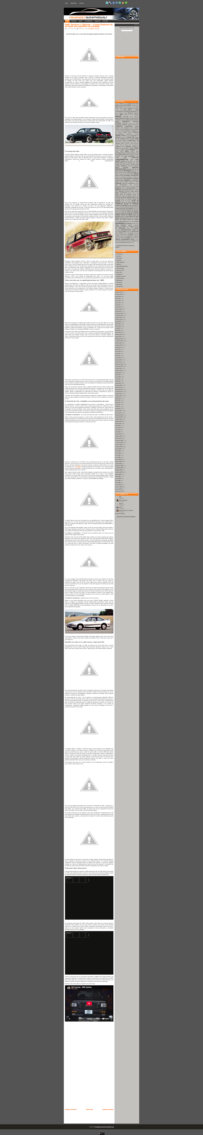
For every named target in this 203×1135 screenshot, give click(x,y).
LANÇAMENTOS (88, 21)
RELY (137, 188)
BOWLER (132, 114)
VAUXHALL (136, 236)
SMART (132, 226)
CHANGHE (136, 120)
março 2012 (118, 383)
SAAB (117, 194)
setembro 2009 (119, 446)
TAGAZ (117, 231)
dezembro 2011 (119, 389)
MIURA (133, 170)
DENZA (136, 129)
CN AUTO (135, 123)
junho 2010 (118, 427)
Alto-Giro (119, 256)
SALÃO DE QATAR (124, 216)
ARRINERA (136, 108)
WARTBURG (118, 240)
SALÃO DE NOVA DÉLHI (121, 213)
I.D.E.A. (136, 149)
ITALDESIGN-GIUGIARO (130, 153)
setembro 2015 (119, 294)
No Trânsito (119, 282)
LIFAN (121, 163)
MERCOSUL (129, 169)
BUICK (122, 118)
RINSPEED (121, 191)
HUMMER (122, 150)
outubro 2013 (118, 343)
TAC (137, 230)
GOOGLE (120, 142)
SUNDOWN (118, 229)
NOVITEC (117, 177)
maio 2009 (118, 455)
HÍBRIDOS (129, 146)
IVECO (137, 153)
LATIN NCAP (129, 161)
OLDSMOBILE (135, 177)
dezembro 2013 (119, 338)
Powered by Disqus (120, 513)
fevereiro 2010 (119, 436)
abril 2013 (117, 355)
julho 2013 (118, 349)
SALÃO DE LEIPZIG (129, 207)
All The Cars (120, 254)
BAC (137, 111)
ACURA (130, 103)
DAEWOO (117, 128)
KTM (137, 156)
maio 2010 (118, 429)
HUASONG (117, 149)
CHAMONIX (123, 120)
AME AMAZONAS (134, 105)
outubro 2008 (118, 470)
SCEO (131, 221)
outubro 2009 (118, 444)
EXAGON (129, 135)
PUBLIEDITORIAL (124, 185)
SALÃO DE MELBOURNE (124, 210)
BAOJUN (121, 113)
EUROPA (118, 135)
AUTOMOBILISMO (119, 111)
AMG (117, 107)
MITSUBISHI (128, 171)
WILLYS (127, 240)
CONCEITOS (97, 21)
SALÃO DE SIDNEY (134, 218)
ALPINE (121, 105)
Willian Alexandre (123, 500)
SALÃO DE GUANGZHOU (121, 205)
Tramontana (136, 234)
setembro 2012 (119, 370)
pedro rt (121, 507)
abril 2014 (117, 330)
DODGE (134, 131)
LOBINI (137, 162)
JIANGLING (132, 154)
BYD (125, 118)
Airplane (121, 503)
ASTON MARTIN (128, 110)
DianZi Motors (118, 131)
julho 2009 (118, 451)
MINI (116, 171)
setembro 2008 (119, 472)
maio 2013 (118, 353)
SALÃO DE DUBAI (127, 202)
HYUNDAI (132, 150)
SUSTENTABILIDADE (126, 230)
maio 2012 (118, 379)
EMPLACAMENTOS (120, 134)
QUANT (128, 186)
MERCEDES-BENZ (120, 169)
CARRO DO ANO (134, 118)
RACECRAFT (133, 186)
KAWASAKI (118, 156)
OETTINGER (130, 177)
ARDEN (122, 108)
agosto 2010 (118, 423)
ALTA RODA (105, 21)
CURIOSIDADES (130, 126)
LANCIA (132, 159)
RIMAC (117, 191)
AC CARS (125, 103)
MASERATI (124, 166)
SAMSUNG (121, 221)
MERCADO (135, 167)
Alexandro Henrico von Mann (126, 510)
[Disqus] (89, 1045)
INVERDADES (118, 153)
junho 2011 (118, 402)
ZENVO (125, 242)
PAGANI (124, 178)
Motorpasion (120, 280)
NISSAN (136, 174)
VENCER (124, 237)
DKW (130, 131)
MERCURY (134, 169)
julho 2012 (118, 374)
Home (66, 3)
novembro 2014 (119, 315)
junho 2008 (118, 478)
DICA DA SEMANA (125, 131)
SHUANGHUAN (118, 226)
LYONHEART (128, 164)
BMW (122, 115)
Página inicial (89, 1109)
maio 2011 (118, 404)
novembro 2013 (119, 341)
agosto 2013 (118, 347)
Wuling (130, 240)
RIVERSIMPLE (127, 191)
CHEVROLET (92, 28)
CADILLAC (128, 118)
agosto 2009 (118, 449)
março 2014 (118, 332)
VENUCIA (133, 237)
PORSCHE (118, 183)
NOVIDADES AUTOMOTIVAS (131, 175)
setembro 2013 (119, 345)
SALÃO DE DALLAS (126, 200)
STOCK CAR (130, 228)
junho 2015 (118, 300)
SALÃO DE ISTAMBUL (120, 207)
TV (133, 236)
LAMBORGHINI (134, 157)
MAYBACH (136, 166)
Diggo (120, 496)
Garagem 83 (119, 274)
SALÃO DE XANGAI (132, 219)
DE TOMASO (127, 129)
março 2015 (118, 307)
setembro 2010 (119, 421)
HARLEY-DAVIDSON (134, 143)
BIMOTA (117, 114)
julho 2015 (118, 298)
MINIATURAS (121, 171)
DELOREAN (132, 129)
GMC (98, 28)
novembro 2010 (119, 417)
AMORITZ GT (122, 107)
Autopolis (119, 260)
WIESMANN (123, 240)
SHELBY (131, 225)
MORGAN (121, 172)
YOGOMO (117, 242)
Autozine (119, 264)
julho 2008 (118, 476)
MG (137, 169)
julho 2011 (118, 400)
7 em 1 (117, 103)
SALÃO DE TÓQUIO (121, 219)
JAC (116, 154)
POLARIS (122, 181)
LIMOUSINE (125, 162)
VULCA (136, 239)
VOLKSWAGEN (125, 239)
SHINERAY (136, 225)
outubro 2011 (118, 393)
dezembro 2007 (119, 491)
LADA (127, 157)
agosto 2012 (118, 372)
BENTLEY (131, 113)
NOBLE (117, 175)
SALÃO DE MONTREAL (121, 211)
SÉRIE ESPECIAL (121, 225)
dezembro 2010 (119, 415)
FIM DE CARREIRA (120, 139)
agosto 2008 (118, 474)
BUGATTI (117, 118)
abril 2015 (117, 305)
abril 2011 (117, 406)
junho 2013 (118, 351)
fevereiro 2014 (119, 334)
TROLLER (129, 236)
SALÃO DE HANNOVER (133, 205)
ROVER (130, 192)
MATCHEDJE (131, 166)
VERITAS (136, 237)
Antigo (137, 107)
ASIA (121, 110)
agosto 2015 (118, 296)
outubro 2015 (118, 292)
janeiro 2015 (118, 311)
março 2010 (118, 434)
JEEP (124, 154)
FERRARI (129, 137)
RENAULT (118, 190)
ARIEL (126, 108)
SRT (117, 228)
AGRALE (134, 103)
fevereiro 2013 (119, 360)
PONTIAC (126, 181)
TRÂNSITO (117, 236)
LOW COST (123, 164)
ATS (134, 110)
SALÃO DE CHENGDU (127, 199)
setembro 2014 (119, 319)
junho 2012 (118, 377)
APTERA (117, 108)
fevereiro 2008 (119, 487)
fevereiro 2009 (119, 461)
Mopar (117, 172)
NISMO (132, 174)
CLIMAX (131, 123)
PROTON (136, 183)
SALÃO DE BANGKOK (126, 194)
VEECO (117, 237)
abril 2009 (117, 457)
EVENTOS (124, 135)
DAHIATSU (126, 128)
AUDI (136, 110)
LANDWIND (123, 161)
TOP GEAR (131, 233)
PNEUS (117, 181)
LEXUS (117, 163)
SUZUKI (134, 230)
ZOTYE (128, 242)
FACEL (122, 137)
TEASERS (124, 231)
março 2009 (118, 459)
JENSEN (128, 154)
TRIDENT (122, 236)
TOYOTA (131, 234)
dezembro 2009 (119, 440)
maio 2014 (118, 328)
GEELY (135, 140)
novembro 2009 (119, 442)
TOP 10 (126, 233)
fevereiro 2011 (119, 410)
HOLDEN (131, 148)
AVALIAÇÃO (133, 111)
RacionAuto (119, 284)
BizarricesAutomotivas (122, 266)
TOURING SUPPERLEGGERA (121, 234)
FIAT (133, 137)
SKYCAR (128, 226)
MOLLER (136, 170)
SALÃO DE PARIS (127, 215)
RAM (137, 186)
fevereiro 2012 (119, 385)
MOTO (129, 172)
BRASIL (119, 116)
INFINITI (128, 151)
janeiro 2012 (118, 387)
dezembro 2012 (119, 364)
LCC (134, 161)
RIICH (137, 189)
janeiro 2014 (118, 336)
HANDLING (127, 143)
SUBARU (136, 228)
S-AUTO (136, 192)
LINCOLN (130, 163)
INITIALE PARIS (134, 151)
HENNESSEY (118, 146)
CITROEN (118, 123)
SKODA (124, 226)
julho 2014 (118, 324)
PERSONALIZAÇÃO (119, 180)
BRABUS (136, 114)
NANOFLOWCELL (123, 174)
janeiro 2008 (118, 489)
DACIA (136, 126)
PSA (117, 185)
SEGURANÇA (128, 223)
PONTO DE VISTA (133, 181)
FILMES (136, 137)
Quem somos (73, 3)
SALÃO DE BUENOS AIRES (128, 197)
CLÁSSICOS (125, 123)
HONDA (136, 148)
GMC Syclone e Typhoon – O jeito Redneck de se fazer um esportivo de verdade (89, 25)
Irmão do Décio (120, 278)
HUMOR (127, 150)
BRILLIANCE (126, 117)
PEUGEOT (127, 180)
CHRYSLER (135, 121)
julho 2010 (118, 425)
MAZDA (119, 167)
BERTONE (136, 113)
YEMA (137, 240)
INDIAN (122, 151)
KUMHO (119, 157)
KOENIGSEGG (132, 156)
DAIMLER (136, 128)
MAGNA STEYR (134, 164)
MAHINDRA (118, 166)
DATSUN (117, 129)
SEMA (137, 223)
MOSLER (125, 172)
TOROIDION (136, 233)
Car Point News (120, 268)
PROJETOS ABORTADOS (128, 183)
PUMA (131, 185)
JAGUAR (120, 154)
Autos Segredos (120, 262)
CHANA (127, 120)
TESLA (117, 233)
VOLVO (132, 239)
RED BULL (124, 188)
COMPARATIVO (135, 124)
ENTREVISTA (130, 134)
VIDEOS (80, 21)
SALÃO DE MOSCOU (132, 211)
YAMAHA (134, 241)
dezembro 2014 (119, 313)
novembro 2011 (119, 391)
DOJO (137, 131)
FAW (125, 137)
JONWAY (136, 154)
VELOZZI (120, 237)
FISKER (128, 139)
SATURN (126, 221)
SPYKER (136, 226)
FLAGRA (132, 139)
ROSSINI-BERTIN (124, 193)
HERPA (124, 146)
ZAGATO (121, 242)
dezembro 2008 (119, 465)
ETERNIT (136, 134)
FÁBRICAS (118, 137)
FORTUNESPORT (119, 140)
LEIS (137, 161)
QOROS (124, 186)
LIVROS (134, 162)
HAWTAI (117, 145)
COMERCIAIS (118, 124)
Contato (81, 3)
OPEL (117, 178)
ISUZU (123, 153)
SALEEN (117, 221)
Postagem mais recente (71, 1109)
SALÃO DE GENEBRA (131, 204)
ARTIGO (117, 110)
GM (96, 28)
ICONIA (117, 151)
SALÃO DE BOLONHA (127, 196)
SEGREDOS (73, 21)
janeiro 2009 (118, 463)
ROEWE (133, 191)
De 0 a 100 (119, 272)
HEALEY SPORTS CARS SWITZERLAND (129, 145)
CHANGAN (131, 120)
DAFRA (122, 128)
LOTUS (117, 164)
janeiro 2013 (118, 362)
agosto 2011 (118, 398)
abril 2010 (117, 432)
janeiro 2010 (118, 438)
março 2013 (118, 357)
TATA (120, 231)
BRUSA (132, 116)
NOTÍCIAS (121, 175)
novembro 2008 (119, 468)
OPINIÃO (121, 178)
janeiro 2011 (118, 413)
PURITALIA (136, 185)
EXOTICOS (134, 135)
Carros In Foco (120, 270)
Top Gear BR (120, 286)
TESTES (121, 233)
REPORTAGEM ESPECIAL (128, 189)
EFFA (130, 132)
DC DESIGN (121, 129)
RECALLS (118, 188)
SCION (134, 221)
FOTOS (124, 140)
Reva (135, 189)
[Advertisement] (94, 1118)
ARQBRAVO (131, 108)
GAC (127, 140)
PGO (132, 180)
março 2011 (118, 408)
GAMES (130, 140)
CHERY (118, 121)
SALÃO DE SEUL (125, 218)
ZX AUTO (132, 242)
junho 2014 (118, 326)
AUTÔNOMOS (127, 111)
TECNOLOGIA (135, 231)
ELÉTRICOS (135, 132)
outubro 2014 (118, 317)
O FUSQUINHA (123, 177)
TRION (125, 236)
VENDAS (128, 237)
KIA (126, 156)
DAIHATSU (131, 128)
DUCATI (125, 132)
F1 (137, 135)
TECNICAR (129, 231)
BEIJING (126, 113)
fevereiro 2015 (119, 309)
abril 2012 (117, 381)
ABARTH (121, 103)
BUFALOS (136, 117)
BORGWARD (127, 114)
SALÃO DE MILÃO (134, 210)
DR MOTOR (119, 132)
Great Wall (134, 142)
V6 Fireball (78, 466)
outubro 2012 (118, 368)
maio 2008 (118, 480)
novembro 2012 (119, 366)
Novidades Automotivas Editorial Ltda (104, 1127)
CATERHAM (118, 120)
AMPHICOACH (128, 107)
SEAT (137, 221)
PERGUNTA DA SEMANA (132, 178)
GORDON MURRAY (126, 142)
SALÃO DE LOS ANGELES (127, 208)
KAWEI (123, 156)
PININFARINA (135, 180)
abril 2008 (117, 482)
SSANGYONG (122, 228)
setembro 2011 (119, 396)
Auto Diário (119, 258)
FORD (136, 139)
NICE (128, 174)
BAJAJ (117, 113)
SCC (129, 221)
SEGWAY (134, 223)
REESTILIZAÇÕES (131, 188)
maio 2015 (118, 302)
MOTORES (134, 172)
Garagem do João (121, 276)
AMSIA (134, 107)
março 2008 (118, 484)
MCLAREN (127, 167)
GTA (137, 142)
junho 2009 (118, 453)
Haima (123, 143)
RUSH (133, 192)
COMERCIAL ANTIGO (127, 124)
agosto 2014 (118, 322)
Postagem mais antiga (107, 1109)
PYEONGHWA (118, 186)
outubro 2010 (118, 419)
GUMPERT (118, 143)
